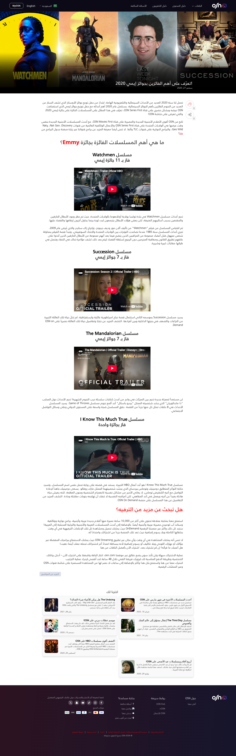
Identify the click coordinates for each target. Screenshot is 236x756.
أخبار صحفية (91, 732)
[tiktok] (89, 702)
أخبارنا (102, 732)
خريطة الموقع (77, 732)
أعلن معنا (192, 704)
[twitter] (70, 702)
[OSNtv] (219, 698)
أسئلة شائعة (126, 704)
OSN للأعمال (159, 713)
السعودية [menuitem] (47, 5)
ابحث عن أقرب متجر (123, 718)
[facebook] (101, 702)
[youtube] (82, 702)
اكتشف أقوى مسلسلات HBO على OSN (95, 640)
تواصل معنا (127, 708)
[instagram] (95, 702)
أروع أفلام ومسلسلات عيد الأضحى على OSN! (168, 661)
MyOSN (16, 6)
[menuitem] (219, 6)
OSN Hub (160, 704)
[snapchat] (76, 702)
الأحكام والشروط (157, 732)
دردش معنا (127, 713)
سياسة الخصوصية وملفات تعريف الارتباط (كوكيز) (127, 732)
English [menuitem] (31, 5)
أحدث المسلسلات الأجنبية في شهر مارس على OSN (165, 599)
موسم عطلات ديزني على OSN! (99, 620)
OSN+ (162, 708)
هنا (181, 133)
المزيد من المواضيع (50, 574)
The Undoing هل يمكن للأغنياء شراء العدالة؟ (92, 599)
